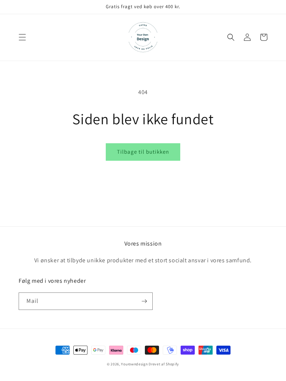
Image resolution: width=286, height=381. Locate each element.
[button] (22, 37)
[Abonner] (144, 301)
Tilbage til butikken (143, 151)
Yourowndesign (134, 364)
